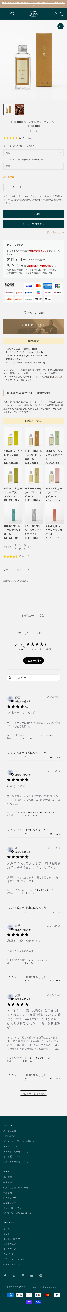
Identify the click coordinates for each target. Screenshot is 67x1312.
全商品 (6, 1228)
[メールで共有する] (29, 547)
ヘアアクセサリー (11, 1264)
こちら (57, 376)
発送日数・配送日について (15, 1151)
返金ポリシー (9, 1202)
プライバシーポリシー (13, 1208)
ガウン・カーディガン (13, 1259)
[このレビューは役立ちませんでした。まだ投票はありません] (57, 757)
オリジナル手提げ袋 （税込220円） (20, 146)
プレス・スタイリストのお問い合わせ (20, 1141)
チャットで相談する (33, 224)
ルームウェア (9, 1249)
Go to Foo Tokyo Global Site (17, 1213)
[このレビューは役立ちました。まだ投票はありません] (51, 757)
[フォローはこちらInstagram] (23, 1276)
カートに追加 (33, 214)
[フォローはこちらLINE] (41, 1276)
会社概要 (7, 1177)
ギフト (6, 1233)
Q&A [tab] (42, 615)
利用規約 (7, 1192)
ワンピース (8, 1254)
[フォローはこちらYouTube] (32, 1276)
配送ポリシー (9, 1197)
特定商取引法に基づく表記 (15, 1187)
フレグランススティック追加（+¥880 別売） (24, 159)
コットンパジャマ (11, 1239)
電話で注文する (53, 232)
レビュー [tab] (28, 615)
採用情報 (7, 1182)
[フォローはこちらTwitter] (14, 1276)
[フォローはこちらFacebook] (5, 1276)
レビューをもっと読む (33, 1093)
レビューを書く (33, 660)
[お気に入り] (12, 14)
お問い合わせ (9, 1136)
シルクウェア (9, 1244)
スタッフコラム (10, 1146)
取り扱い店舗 (9, 1131)
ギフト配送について (12, 1156)
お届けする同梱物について (15, 1161)
